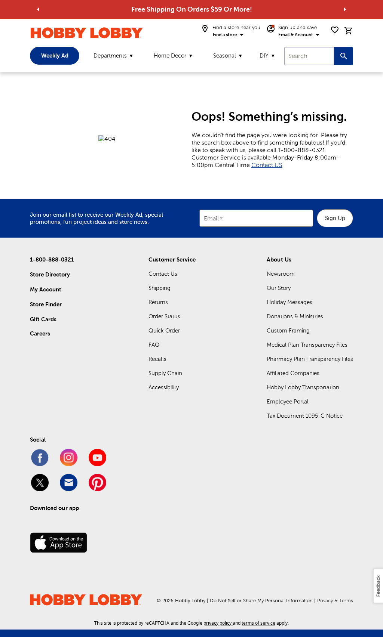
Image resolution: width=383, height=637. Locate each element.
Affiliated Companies (293, 373)
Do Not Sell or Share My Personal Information (261, 600)
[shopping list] (334, 30)
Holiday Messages (289, 302)
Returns (158, 302)
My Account (45, 289)
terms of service (258, 623)
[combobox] (309, 56)
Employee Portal (288, 401)
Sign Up (335, 218)
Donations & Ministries (295, 316)
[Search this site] (343, 56)
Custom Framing (288, 330)
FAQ (154, 344)
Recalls (157, 359)
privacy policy (217, 623)
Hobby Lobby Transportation (303, 387)
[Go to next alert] (344, 9)
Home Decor (170, 55)
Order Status (164, 316)
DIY (264, 55)
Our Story (279, 288)
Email (211, 219)
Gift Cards (43, 319)
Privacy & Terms (335, 600)
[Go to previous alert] (38, 9)
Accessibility (163, 387)
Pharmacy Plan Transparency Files (310, 359)
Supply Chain (165, 373)
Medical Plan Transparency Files (307, 344)
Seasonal (224, 55)
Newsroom (281, 273)
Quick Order (164, 330)
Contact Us (162, 273)
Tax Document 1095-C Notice (305, 415)
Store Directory (50, 274)
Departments (110, 55)
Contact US (266, 165)
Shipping (159, 288)
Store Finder (46, 304)
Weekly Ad (54, 55)
